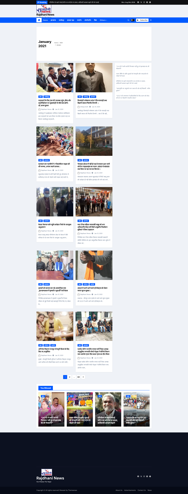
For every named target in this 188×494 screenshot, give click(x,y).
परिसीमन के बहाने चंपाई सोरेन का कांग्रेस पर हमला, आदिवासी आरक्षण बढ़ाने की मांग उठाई (130, 82)
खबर (40, 97)
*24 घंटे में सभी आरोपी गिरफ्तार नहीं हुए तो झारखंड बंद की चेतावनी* (51, 420)
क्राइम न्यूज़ (70, 20)
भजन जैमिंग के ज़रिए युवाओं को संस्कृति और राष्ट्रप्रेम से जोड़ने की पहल (79, 420)
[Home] (39, 20)
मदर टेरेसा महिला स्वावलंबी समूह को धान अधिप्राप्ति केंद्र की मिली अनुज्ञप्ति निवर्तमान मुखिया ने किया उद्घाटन (92, 227)
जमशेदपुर (61, 20)
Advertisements (130, 490)
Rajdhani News (45, 14)
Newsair (63, 490)
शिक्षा (95, 20)
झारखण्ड (53, 20)
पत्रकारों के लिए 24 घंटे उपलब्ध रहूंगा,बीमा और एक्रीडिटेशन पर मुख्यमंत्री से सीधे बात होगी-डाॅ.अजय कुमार (54, 103)
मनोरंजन (86, 284)
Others (103, 20)
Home (45, 20)
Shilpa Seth (84, 107)
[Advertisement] (107, 43)
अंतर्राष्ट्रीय (88, 20)
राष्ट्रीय (79, 20)
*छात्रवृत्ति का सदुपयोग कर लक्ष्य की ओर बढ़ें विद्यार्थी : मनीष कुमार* (136, 420)
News (150, 490)
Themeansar (72, 490)
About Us (119, 490)
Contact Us (142, 490)
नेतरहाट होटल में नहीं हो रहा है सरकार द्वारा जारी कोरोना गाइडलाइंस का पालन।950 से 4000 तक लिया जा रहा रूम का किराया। (94, 166)
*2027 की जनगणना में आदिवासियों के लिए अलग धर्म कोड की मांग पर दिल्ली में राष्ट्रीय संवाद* (132, 97)
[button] (151, 20)
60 (78, 377)
